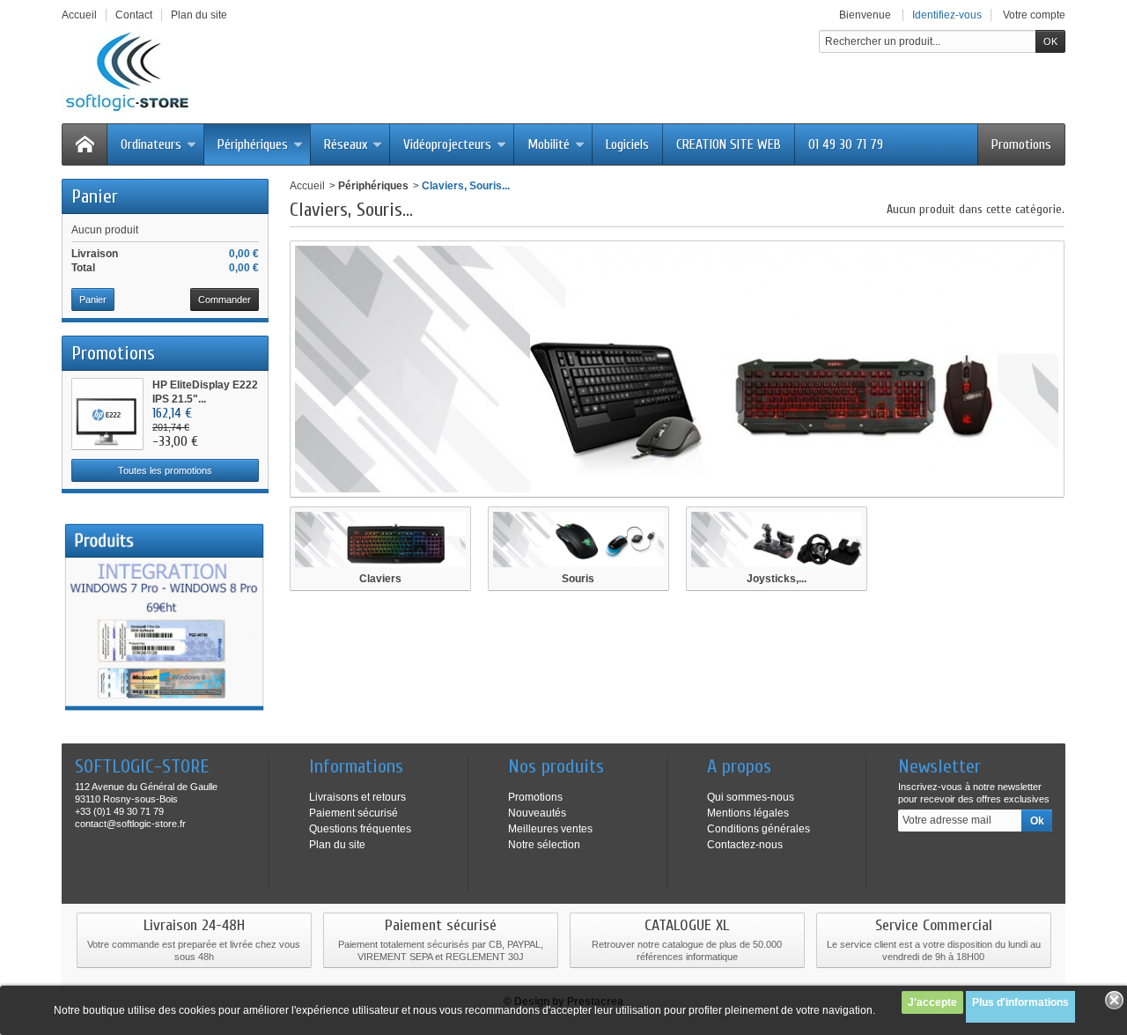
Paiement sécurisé (353, 813)
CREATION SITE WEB (728, 144)
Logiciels (627, 144)
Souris (578, 579)
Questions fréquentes (360, 829)
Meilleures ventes (550, 829)
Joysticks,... (777, 579)
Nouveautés (537, 813)
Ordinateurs (151, 144)
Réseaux (345, 144)
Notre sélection (544, 845)
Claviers (380, 579)
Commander (224, 299)
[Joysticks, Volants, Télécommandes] (776, 539)
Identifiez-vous (947, 15)
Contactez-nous (745, 845)
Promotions (1021, 144)
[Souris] (578, 539)
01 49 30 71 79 (845, 144)
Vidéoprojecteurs (447, 144)
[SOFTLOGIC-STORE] (128, 72)
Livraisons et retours (357, 797)
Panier (94, 196)
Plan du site (337, 845)
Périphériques (252, 144)
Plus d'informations (1020, 1002)
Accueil (307, 186)
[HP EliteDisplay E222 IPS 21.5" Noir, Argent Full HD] (107, 414)
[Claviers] (380, 539)
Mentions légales (748, 813)
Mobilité (548, 144)
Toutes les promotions (165, 470)
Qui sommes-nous (750, 797)
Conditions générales (758, 829)
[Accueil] (85, 144)
